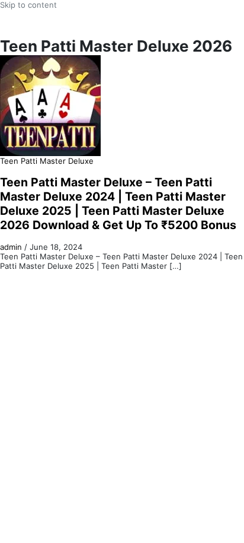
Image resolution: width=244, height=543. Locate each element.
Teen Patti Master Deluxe (47, 161)
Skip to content (28, 4)
